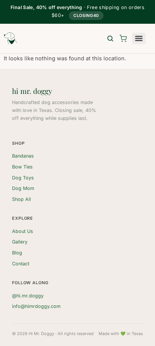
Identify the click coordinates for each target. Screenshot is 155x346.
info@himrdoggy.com (36, 306)
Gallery (19, 242)
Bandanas (23, 156)
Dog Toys (23, 178)
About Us (22, 231)
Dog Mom (23, 188)
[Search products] (110, 38)
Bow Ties (22, 167)
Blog (17, 253)
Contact (20, 263)
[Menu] (139, 38)
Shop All (21, 199)
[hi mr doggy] (10, 38)
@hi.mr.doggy (28, 296)
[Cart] (123, 38)
